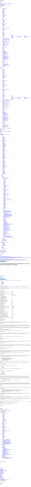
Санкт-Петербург (4, 165)
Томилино (4, 168)
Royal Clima (5, 259)
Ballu (25, 259)
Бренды (1, 474)
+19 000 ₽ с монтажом (3, 276)
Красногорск (4, 150)
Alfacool (22, 259)
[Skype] (5, 261)
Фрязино (3, 170)
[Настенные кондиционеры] (6, 7)
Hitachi (24, 259)
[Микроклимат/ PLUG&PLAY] (6, 116)
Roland (1, 259)
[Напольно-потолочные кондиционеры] (6, 27)
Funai (2, 259)
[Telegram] (6, 261)
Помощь (1, 471)
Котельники (4, 148)
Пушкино (4, 161)
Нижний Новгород (5, 157)
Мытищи (4, 155)
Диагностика (1, 475)
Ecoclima (20, 259)
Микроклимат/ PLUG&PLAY (25, 257)
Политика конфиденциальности (3, 470)
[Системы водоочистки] (6, 121)
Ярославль (4, 173)
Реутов (3, 163)
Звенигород (4, 146)
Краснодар (4, 151)
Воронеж (4, 142)
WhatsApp (2, 481)
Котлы (7, 257)
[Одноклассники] (1, 261)
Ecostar (26, 259)
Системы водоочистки (6, 231)
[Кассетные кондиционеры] (6, 18)
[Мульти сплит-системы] (6, 101)
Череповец (4, 171)
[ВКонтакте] (0, 261)
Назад (3, 136)
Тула (3, 169)
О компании (1, 468)
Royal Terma (11, 259)
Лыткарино (4, 153)
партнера (6, 393)
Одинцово (4, 158)
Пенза (3, 159)
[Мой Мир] (2, 261)
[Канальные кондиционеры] (6, 84)
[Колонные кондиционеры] (6, 61)
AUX (21, 259)
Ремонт (1, 476)
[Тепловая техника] (6, 111)
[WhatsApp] (4, 261)
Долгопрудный (4, 144)
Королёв (3, 149)
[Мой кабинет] (0, 132)
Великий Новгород (5, 140)
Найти (1, 483)
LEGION (13, 259)
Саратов (3, 164)
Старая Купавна (4, 167)
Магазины (1, 469)
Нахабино (4, 156)
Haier (7, 259)
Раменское (4, 162)
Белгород (4, 139)
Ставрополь (4, 166)
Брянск (3, 138)
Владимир (4, 141)
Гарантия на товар (2, 473)
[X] (3, 261)
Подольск (4, 160)
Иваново (3, 147)
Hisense (3, 259)
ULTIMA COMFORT (16, 259)
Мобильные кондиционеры (16, 257)
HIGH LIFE (9, 259)
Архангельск (4, 137)
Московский (4, 154)
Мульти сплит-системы (6, 213)
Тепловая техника (20, 257)
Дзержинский (4, 143)
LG (27, 259)
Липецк (3, 152)
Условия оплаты (2, 472)
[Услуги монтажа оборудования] (6, 63)
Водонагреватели (5, 204)
